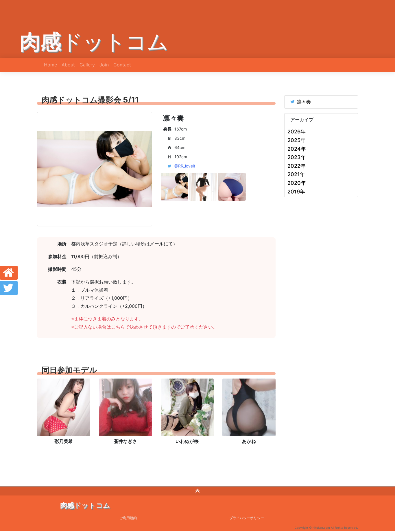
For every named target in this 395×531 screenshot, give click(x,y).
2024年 (296, 149)
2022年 (296, 166)
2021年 (296, 174)
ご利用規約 (128, 518)
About (68, 65)
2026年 (296, 131)
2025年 (296, 140)
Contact (122, 65)
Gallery (87, 65)
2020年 (296, 183)
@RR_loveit (184, 165)
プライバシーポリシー (246, 518)
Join (104, 65)
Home (50, 65)
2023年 (296, 157)
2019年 (296, 192)
